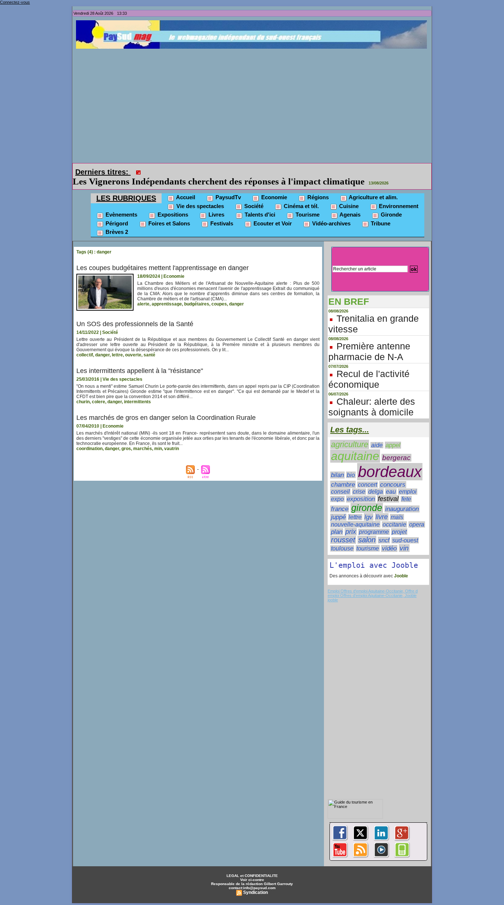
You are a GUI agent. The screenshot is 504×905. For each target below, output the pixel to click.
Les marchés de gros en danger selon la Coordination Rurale (166, 417)
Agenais (349, 214)
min (158, 448)
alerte (143, 304)
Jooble (400, 575)
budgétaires (196, 304)
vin (404, 548)
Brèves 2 (116, 232)
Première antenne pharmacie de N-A (369, 351)
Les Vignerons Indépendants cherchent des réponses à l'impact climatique (219, 181)
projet (399, 531)
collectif (84, 354)
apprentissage (167, 304)
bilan (337, 475)
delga (375, 491)
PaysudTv (227, 197)
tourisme (367, 548)
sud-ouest (405, 540)
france (339, 508)
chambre (343, 484)
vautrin (171, 448)
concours (392, 484)
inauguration (402, 508)
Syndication (255, 892)
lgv (369, 517)
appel (393, 445)
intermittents (137, 401)
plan (336, 531)
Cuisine (348, 206)
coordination (89, 448)
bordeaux (390, 471)
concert (367, 484)
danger (236, 304)
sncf (384, 540)
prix (350, 531)
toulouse (342, 548)
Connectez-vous (15, 2)
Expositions (172, 214)
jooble (333, 600)
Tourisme (307, 214)
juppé (338, 517)
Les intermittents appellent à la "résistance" (139, 370)
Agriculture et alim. (373, 197)
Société (253, 206)
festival (388, 498)
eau (391, 491)
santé (149, 354)
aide (377, 445)
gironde (366, 508)
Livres (215, 214)
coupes (219, 304)
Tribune (379, 223)
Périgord (116, 223)
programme (374, 532)
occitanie (394, 524)
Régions (317, 197)
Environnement (397, 206)
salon (367, 540)
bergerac (396, 458)
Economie (273, 197)
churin (83, 401)
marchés (142, 448)
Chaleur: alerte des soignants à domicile (371, 406)
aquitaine (355, 456)
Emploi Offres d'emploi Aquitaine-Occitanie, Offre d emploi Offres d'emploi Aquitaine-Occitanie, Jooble (373, 593)
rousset (343, 540)
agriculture (349, 444)
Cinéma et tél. (300, 206)
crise (359, 491)
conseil (340, 491)
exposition (361, 498)
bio (351, 475)
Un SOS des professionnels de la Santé (134, 324)
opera (416, 524)
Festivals (221, 223)
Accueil (185, 197)
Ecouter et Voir (272, 223)
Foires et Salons (168, 223)
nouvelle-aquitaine (355, 524)
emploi (408, 491)
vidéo (389, 548)
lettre (117, 354)
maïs (397, 517)
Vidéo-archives (331, 223)
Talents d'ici (259, 214)
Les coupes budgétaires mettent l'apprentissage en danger (162, 268)
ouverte (133, 354)
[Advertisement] (254, 104)
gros (126, 448)
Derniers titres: (103, 172)
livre (382, 517)
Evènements (120, 214)
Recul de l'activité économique (369, 379)
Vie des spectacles (199, 206)
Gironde (390, 214)
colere (98, 401)
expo (337, 499)
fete (406, 499)
